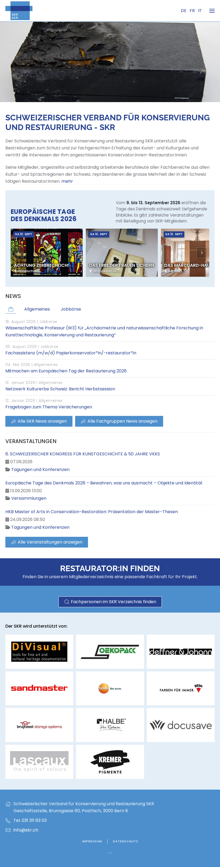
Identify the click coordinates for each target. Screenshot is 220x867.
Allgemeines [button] (37, 309)
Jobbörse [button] (71, 309)
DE (184, 11)
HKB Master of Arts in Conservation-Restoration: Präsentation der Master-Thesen (91, 512)
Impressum (92, 841)
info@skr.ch (25, 830)
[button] (212, 10)
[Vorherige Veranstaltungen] (18, 252)
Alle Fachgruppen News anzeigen (122, 421)
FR (193, 11)
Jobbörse (48, 321)
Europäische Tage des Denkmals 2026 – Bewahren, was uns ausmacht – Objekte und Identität (104, 483)
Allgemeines (46, 364)
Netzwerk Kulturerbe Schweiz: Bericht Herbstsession (60, 389)
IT (200, 11)
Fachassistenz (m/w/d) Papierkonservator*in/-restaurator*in (70, 353)
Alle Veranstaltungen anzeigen (50, 542)
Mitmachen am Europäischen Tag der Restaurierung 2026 (66, 371)
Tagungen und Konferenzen (40, 469)
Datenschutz (125, 841)
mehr (67, 181)
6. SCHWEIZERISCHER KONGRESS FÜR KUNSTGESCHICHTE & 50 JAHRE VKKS (82, 454)
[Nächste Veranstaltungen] (201, 252)
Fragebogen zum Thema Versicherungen (48, 407)
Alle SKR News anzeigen (42, 421)
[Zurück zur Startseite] (18, 10)
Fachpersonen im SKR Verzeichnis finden (113, 602)
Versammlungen (28, 498)
